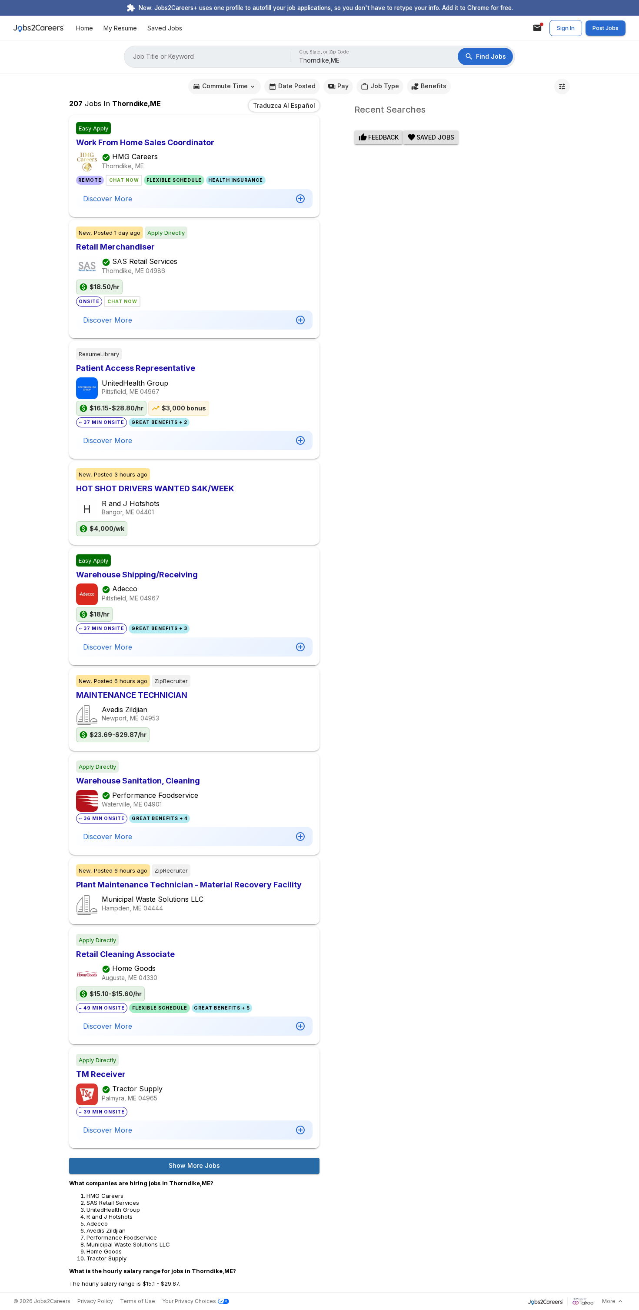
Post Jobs (605, 27)
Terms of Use (137, 1301)
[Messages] (537, 28)
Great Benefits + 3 (159, 628)
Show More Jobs (194, 1165)
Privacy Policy (95, 1301)
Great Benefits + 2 (159, 422)
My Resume (120, 28)
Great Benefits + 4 (160, 818)
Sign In (566, 27)
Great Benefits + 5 (222, 1008)
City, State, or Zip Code (324, 52)
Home (84, 28)
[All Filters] (562, 86)
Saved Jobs (164, 28)
